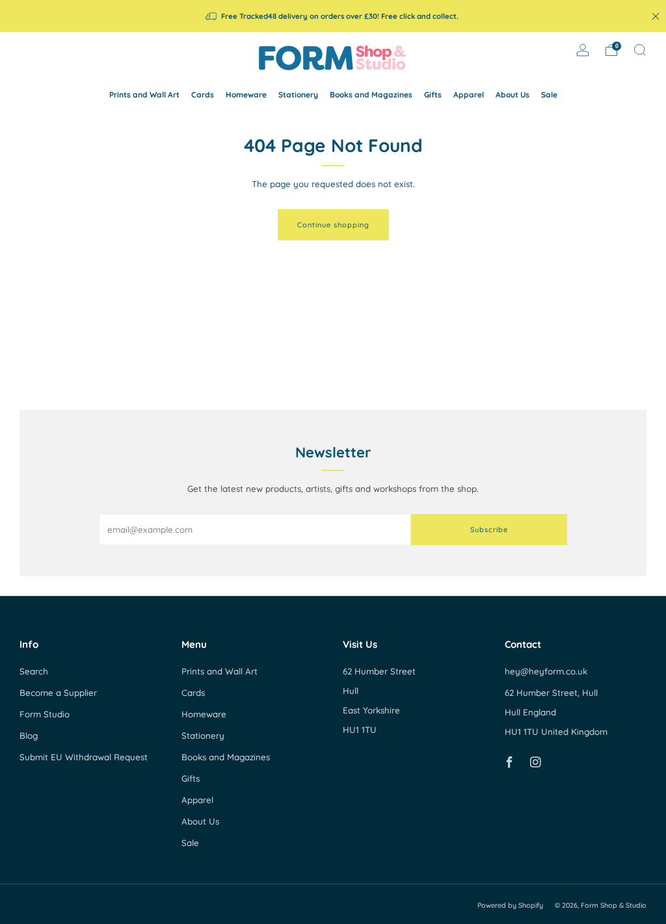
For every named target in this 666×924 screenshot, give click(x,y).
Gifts (433, 94)
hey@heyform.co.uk (546, 671)
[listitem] (332, 16)
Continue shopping (333, 224)
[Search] (639, 50)
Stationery (298, 94)
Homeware (246, 94)
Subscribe (489, 529)
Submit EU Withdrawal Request (84, 757)
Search (34, 671)
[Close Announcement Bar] (655, 16)
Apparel (468, 94)
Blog (29, 735)
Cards (202, 94)
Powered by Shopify (510, 905)
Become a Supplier (58, 692)
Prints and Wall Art (144, 94)
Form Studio (45, 714)
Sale (549, 94)
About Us (512, 94)
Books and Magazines (371, 94)
